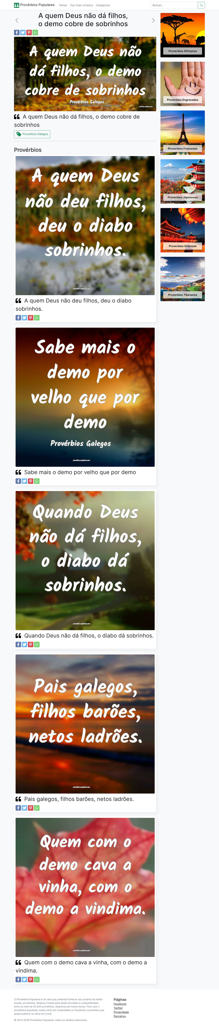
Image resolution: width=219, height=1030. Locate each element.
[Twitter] (23, 32)
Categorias (103, 5)
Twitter (118, 1008)
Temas (63, 5)
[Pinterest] (29, 32)
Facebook (120, 1004)
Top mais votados (81, 5)
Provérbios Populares (37, 5)
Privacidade (121, 1012)
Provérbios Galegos (35, 134)
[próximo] (153, 20)
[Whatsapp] (35, 32)
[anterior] (17, 20)
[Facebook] (17, 32)
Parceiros (120, 1016)
